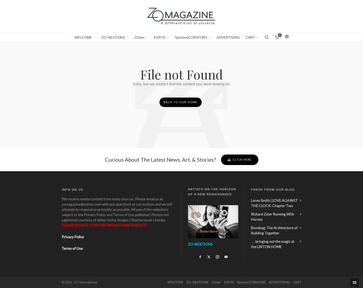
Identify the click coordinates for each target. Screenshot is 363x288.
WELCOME (175, 282)
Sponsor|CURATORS (251, 282)
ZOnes (216, 282)
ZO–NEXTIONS (197, 282)
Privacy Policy (73, 237)
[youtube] (226, 257)
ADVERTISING (279, 282)
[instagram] (217, 257)
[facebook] (200, 257)
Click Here (242, 159)
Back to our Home (180, 102)
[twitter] (209, 257)
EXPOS (229, 282)
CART (297, 282)
